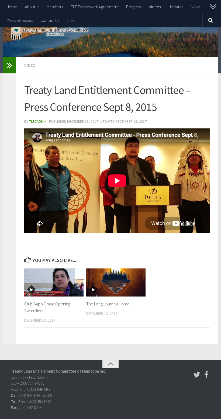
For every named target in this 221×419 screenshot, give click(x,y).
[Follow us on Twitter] (197, 375)
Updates (175, 6)
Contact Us (49, 20)
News (195, 6)
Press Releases (19, 20)
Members (55, 6)
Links (71, 20)
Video (30, 65)
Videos (155, 6)
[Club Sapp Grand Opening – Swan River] (54, 282)
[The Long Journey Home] (116, 282)
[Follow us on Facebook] (206, 375)
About (30, 6)
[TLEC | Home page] (50, 32)
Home (11, 6)
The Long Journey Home (108, 304)
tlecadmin (38, 121)
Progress (133, 6)
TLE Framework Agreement (95, 6)
